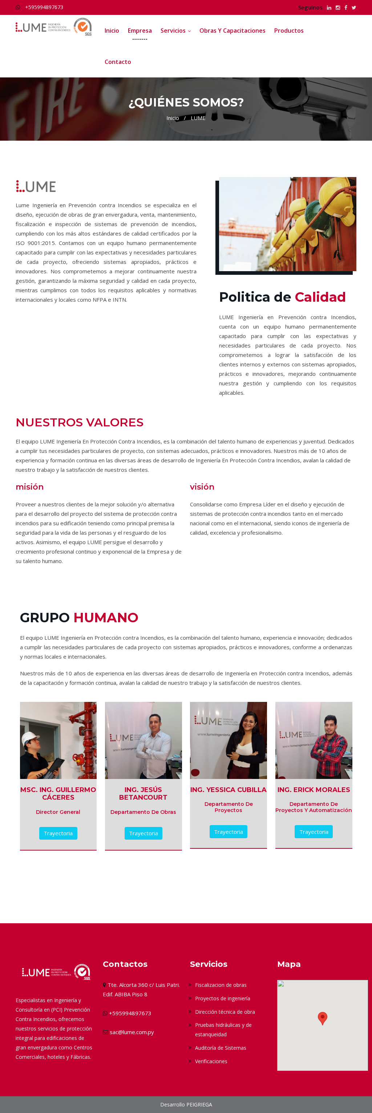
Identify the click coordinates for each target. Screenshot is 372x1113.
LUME (198, 117)
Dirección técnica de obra (225, 1011)
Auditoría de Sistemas (220, 1047)
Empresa (140, 31)
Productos (289, 31)
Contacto (118, 62)
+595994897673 (44, 7)
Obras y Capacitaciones (232, 31)
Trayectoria (58, 833)
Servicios (173, 31)
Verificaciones (211, 1061)
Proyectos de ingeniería (222, 998)
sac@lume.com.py (132, 1032)
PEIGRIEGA (199, 1104)
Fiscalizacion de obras (221, 984)
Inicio (112, 31)
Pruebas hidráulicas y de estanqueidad (223, 1029)
